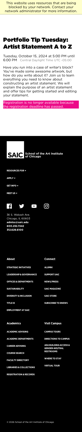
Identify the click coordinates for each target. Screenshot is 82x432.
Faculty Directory (18, 360)
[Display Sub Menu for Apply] (14, 178)
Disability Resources (17, 415)
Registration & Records (21, 374)
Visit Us (11, 239)
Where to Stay (52, 358)
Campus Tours (52, 331)
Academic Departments (20, 338)
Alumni (48, 267)
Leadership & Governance (22, 274)
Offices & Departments (20, 281)
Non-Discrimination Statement (23, 401)
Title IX (11, 302)
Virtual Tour (52, 365)
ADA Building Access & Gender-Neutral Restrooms (57, 348)
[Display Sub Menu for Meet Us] (16, 193)
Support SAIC (51, 274)
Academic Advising (17, 331)
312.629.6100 (15, 229)
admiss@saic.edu (17, 222)
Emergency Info (16, 245)
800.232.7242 (15, 226)
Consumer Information (19, 387)
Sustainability (15, 288)
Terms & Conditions (17, 408)
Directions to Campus (57, 338)
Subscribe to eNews (56, 302)
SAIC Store (50, 295)
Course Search (15, 353)
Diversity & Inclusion (19, 295)
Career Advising (16, 345)
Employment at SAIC (18, 310)
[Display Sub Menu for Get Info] (17, 185)
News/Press (51, 281)
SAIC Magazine (52, 288)
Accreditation (14, 394)
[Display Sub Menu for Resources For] (25, 170)
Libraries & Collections (21, 367)
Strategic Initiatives (19, 267)
